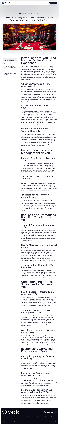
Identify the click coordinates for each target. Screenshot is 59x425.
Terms (52, 421)
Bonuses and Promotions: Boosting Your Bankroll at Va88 (10, 67)
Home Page (28, 416)
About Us (44, 421)
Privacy (48, 421)
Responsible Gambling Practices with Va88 (10, 74)
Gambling (38, 13)
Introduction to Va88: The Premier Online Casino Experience (10, 60)
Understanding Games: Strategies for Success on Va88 (10, 70)
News (34, 416)
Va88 (45, 69)
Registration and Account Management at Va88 (8, 63)
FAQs (38, 416)
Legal (56, 421)
